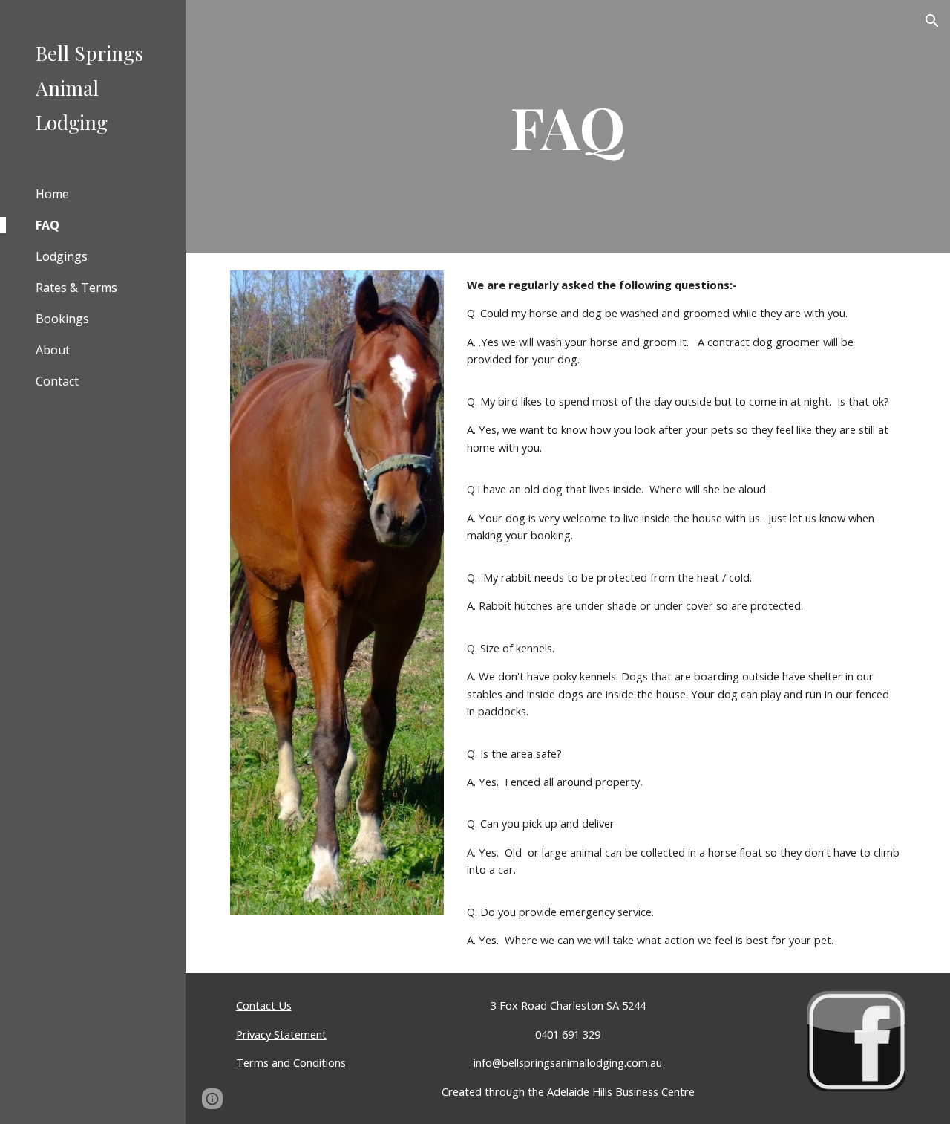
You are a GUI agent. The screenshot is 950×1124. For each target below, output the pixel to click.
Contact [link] (57, 381)
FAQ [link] (47, 225)
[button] (932, 21)
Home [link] (52, 194)
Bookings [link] (62, 319)
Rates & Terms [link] (76, 287)
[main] (567, 126)
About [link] (53, 350)
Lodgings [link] (62, 256)
